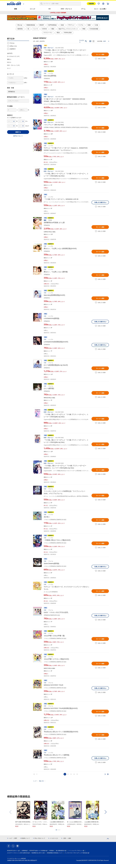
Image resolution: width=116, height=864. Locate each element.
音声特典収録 (52, 25)
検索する (18, 132)
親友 (62, 25)
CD (49, 9)
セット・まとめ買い (100, 9)
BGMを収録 (68, 32)
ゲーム (83, 9)
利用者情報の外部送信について (54, 853)
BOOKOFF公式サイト (12, 850)
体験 (89, 25)
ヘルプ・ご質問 (13, 838)
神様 (84, 29)
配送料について (25, 838)
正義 (96, 25)
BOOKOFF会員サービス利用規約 (37, 850)
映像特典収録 (31, 25)
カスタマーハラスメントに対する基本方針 (17, 853)
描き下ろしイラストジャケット (68, 29)
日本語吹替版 (94, 29)
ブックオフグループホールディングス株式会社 (76, 853)
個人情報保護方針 (60, 850)
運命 (53, 29)
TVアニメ (71, 25)
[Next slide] (105, 812)
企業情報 (24, 850)
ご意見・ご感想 (67, 838)
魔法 (58, 32)
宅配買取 (91, 3)
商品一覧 (41, 781)
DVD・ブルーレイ (66, 9)
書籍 (15, 9)
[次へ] (105, 774)
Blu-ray (20, 25)
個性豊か (20, 29)
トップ (34, 781)
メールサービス (54, 838)
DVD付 (45, 29)
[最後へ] (108, 774)
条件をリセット (18, 136)
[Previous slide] (10, 812)
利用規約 (51, 850)
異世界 (42, 25)
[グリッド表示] (93, 41)
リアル (81, 25)
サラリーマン (48, 32)
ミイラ (36, 29)
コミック (32, 9)
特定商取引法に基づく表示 (38, 853)
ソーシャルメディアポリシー (75, 850)
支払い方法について (39, 838)
